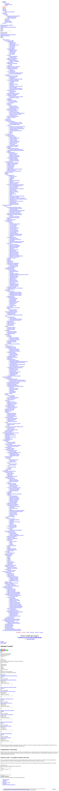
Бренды (4, 8)
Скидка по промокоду (11, 17)
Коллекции (7, 3)
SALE (4, 6)
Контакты (5, 12)
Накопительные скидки (12, 16)
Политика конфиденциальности (9, 784)
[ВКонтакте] (1, 650)
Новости (4, 781)
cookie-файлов (33, 789)
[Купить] (0, 686)
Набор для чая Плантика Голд (6, 702)
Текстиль (36, 632)
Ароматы (41, 632)
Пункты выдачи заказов (9, 11)
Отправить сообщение (5, 776)
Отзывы (4, 23)
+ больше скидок (30, 639)
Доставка (4, 10)
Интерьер (32, 632)
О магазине (5, 13)
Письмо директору (8, 22)
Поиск (1, 28)
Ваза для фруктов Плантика (5, 726)
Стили (6, 5)
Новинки (4, 7)
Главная (4, 1)
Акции (6, 14)
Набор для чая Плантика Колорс (6, 714)
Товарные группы (8, 4)
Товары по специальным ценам (13, 15)
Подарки (4, 9)
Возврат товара (8, 21)
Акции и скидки (6, 779)
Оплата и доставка (6, 782)
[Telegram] (7, 650)
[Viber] (4, 650)
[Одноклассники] (2, 650)
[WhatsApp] (6, 650)
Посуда (28, 632)
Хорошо (54, 789)
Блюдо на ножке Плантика (5, 737)
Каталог (4, 2)
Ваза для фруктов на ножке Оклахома (7, 691)
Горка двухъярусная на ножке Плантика (8, 679)
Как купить (7, 20)
